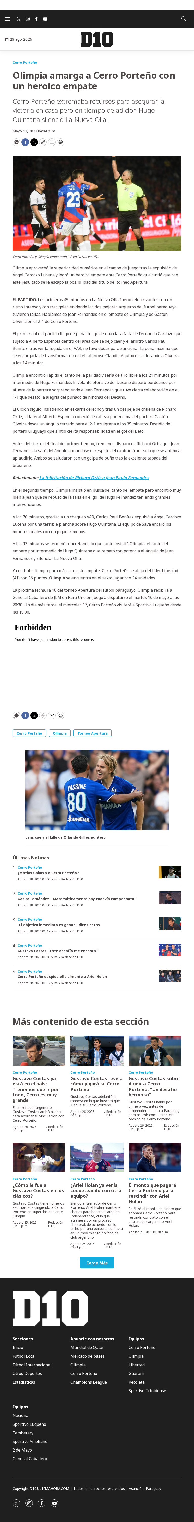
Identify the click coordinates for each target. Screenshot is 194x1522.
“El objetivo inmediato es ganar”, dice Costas (59, 924)
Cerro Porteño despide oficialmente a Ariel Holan (62, 976)
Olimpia (60, 733)
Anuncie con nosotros (92, 1339)
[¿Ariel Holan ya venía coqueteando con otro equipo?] (96, 1157)
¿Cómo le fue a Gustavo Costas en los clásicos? (38, 1190)
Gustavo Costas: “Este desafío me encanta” (58, 950)
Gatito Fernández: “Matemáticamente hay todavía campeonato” (77, 898)
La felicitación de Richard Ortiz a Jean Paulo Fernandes (94, 477)
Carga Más (97, 1263)
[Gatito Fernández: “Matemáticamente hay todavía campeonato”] (170, 897)
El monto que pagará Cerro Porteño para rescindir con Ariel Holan (152, 1193)
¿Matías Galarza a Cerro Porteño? (48, 872)
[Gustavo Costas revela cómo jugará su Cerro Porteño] (96, 1051)
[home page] (97, 39)
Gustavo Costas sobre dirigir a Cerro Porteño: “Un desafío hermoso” (154, 1086)
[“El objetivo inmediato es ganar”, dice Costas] (170, 923)
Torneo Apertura (92, 733)
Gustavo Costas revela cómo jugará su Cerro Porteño (96, 1083)
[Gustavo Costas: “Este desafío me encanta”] (170, 950)
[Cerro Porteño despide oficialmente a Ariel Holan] (170, 976)
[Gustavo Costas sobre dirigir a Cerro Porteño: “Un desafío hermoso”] (155, 1051)
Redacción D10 (72, 879)
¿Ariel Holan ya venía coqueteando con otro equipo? (96, 1190)
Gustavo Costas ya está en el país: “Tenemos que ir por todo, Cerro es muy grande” (36, 1089)
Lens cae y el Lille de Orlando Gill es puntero (65, 837)
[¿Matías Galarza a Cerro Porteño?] (170, 872)
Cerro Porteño (25, 62)
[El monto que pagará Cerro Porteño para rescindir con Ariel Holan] (155, 1157)
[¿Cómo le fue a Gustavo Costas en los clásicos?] (39, 1157)
